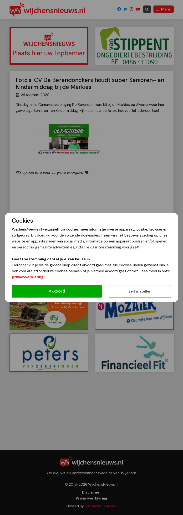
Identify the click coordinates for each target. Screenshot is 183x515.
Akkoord (57, 291)
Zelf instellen (140, 291)
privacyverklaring (27, 277)
